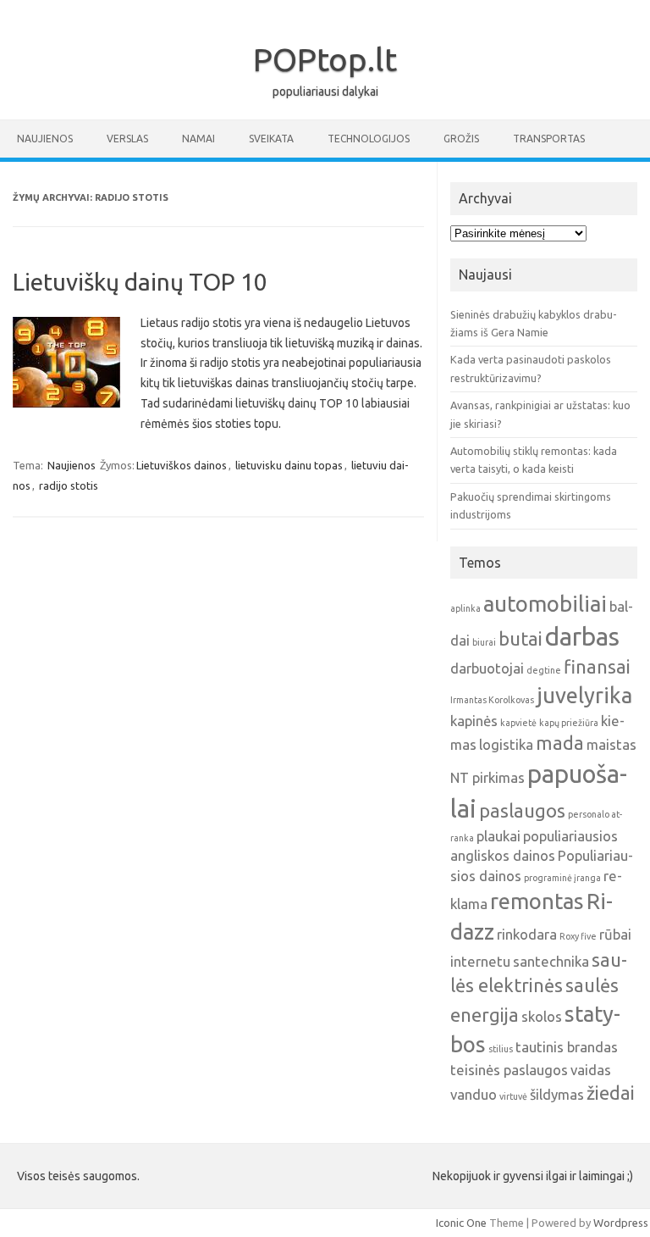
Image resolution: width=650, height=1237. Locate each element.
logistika (506, 744)
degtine (543, 670)
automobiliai (545, 603)
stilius (500, 1049)
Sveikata (271, 138)
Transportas (549, 138)
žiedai (611, 1093)
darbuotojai (487, 668)
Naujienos (45, 138)
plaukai (498, 836)
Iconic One (461, 1223)
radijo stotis (68, 485)
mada (560, 743)
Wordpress (620, 1223)
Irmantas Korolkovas (492, 700)
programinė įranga (562, 878)
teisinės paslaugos (509, 1070)
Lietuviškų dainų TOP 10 (140, 282)
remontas (537, 901)
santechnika (551, 961)
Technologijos (369, 138)
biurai (484, 642)
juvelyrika (584, 695)
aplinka (465, 608)
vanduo (473, 1094)
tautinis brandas (566, 1047)
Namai (198, 138)
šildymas (557, 1094)
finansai (597, 667)
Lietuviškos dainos (181, 465)
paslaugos (522, 811)
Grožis (461, 138)
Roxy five (578, 936)
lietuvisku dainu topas (289, 465)
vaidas (590, 1070)
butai (521, 639)
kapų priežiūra (568, 723)
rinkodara (527, 934)
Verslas (127, 138)
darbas (582, 637)
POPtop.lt (325, 59)
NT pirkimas (487, 777)
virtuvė (513, 1096)
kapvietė (518, 723)
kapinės (474, 721)
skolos (541, 1016)
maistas (611, 744)
